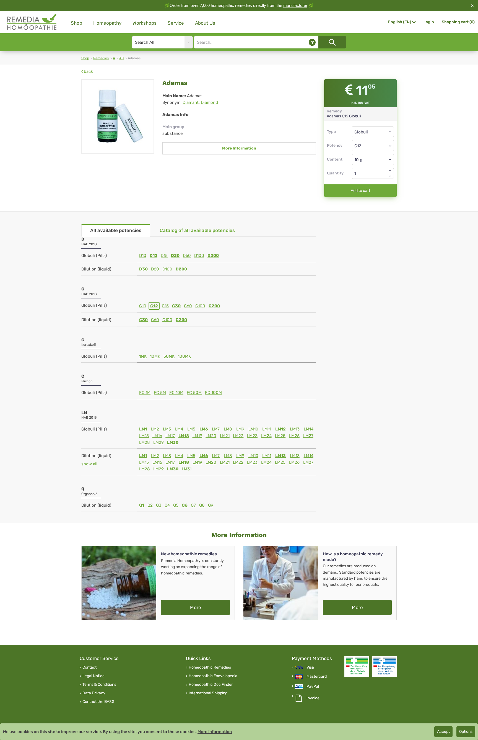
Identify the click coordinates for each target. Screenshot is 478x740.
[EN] (32, 22)
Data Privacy (93, 693)
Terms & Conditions (99, 685)
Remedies (101, 58)
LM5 (191, 429)
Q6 (185, 505)
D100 (199, 255)
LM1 (143, 429)
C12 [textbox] (357, 145)
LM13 (295, 429)
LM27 (308, 435)
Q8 (202, 505)
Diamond (209, 102)
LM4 (179, 429)
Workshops (145, 23)
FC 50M (194, 392)
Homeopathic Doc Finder (211, 685)
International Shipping (208, 693)
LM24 (266, 435)
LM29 (158, 442)
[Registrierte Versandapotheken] (356, 666)
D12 (153, 255)
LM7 (216, 429)
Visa (310, 667)
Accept (443, 731)
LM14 (308, 429)
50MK (169, 356)
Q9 (210, 505)
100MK (184, 356)
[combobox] (373, 145)
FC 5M (160, 392)
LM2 (155, 429)
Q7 (193, 505)
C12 (154, 305)
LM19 (197, 435)
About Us (205, 23)
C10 (142, 305)
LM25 (280, 435)
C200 (214, 305)
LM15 (144, 435)
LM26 (294, 435)
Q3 (158, 505)
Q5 (175, 505)
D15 (164, 255)
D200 (213, 255)
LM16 (157, 435)
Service (176, 23)
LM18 (183, 435)
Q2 (150, 505)
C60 (188, 305)
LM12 (280, 429)
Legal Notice (93, 676)
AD (121, 58)
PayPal (312, 687)
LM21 (225, 435)
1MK (143, 356)
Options (465, 731)
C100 (200, 305)
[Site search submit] (332, 42)
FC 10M (176, 392)
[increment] (390, 170)
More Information (239, 148)
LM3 (167, 429)
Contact (89, 667)
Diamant (191, 102)
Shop (76, 23)
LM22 (238, 435)
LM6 (203, 429)
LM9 (240, 429)
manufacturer (295, 5)
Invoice (312, 698)
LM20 (211, 435)
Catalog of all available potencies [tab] (197, 230)
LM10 (253, 429)
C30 (176, 305)
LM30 (172, 442)
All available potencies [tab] (115, 230)
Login (429, 22)
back (88, 71)
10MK (155, 356)
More (195, 607)
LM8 (228, 429)
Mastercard (316, 677)
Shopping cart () (458, 22)
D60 (187, 255)
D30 (175, 255)
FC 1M (144, 392)
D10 (142, 255)
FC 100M (213, 392)
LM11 (266, 429)
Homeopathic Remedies (210, 667)
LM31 (186, 468)
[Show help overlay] (312, 42)
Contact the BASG (98, 702)
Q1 (141, 505)
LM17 (170, 435)
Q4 (167, 505)
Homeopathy (107, 23)
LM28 (144, 442)
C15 (165, 305)
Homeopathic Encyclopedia (213, 676)
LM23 (252, 435)
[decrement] (390, 176)
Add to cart (360, 190)
